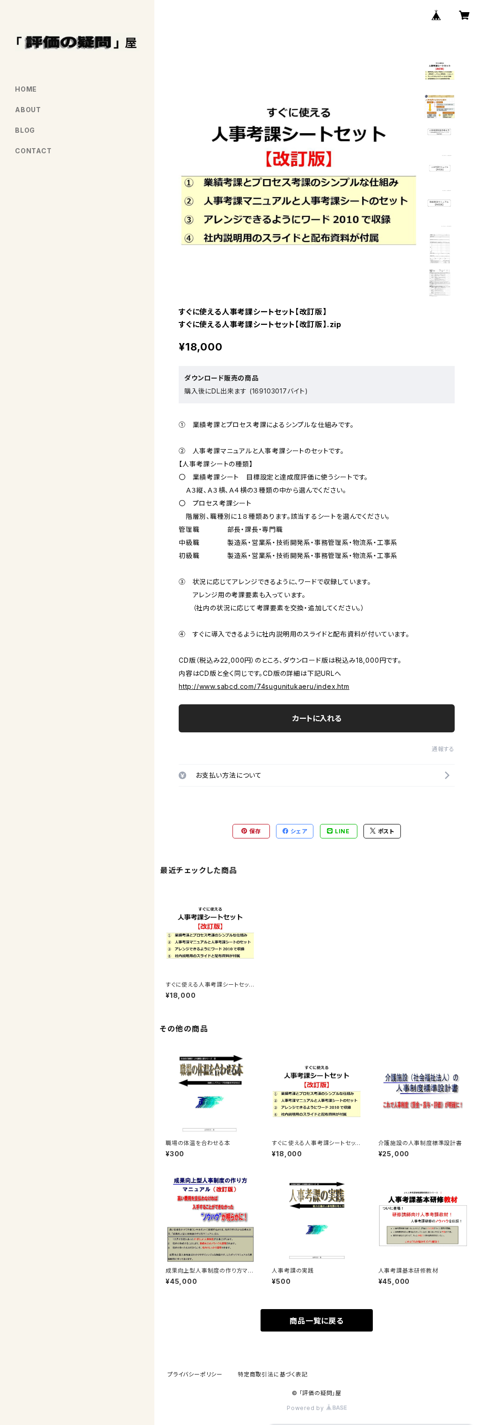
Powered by (306, 1407)
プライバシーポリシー (195, 1374)
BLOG (25, 130)
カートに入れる (316, 718)
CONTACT (33, 151)
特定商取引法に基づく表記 (273, 1374)
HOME (26, 89)
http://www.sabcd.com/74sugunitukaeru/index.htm (264, 686)
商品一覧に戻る (317, 1320)
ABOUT (28, 110)
